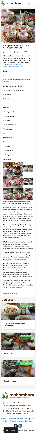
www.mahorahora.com (10, 293)
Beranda (5, 419)
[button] (28, 3)
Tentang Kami (29, 419)
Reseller (13, 421)
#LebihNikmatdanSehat (16, 67)
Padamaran (8, 353)
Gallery (6, 421)
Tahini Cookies (10, 381)
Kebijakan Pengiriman (25, 421)
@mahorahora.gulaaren (15, 287)
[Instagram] (16, 426)
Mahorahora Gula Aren (10, 64)
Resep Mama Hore (16, 419)
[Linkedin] (20, 426)
